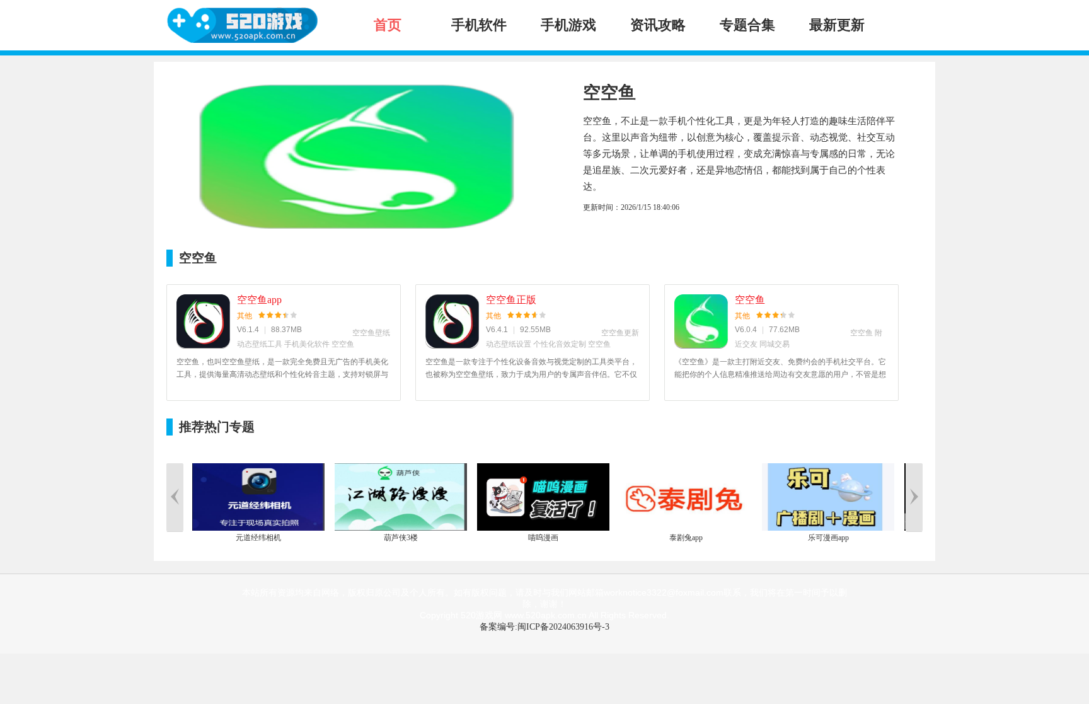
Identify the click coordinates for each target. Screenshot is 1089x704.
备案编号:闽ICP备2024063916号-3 (544, 627)
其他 (244, 315)
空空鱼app (259, 299)
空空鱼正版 (511, 299)
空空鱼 (750, 299)
